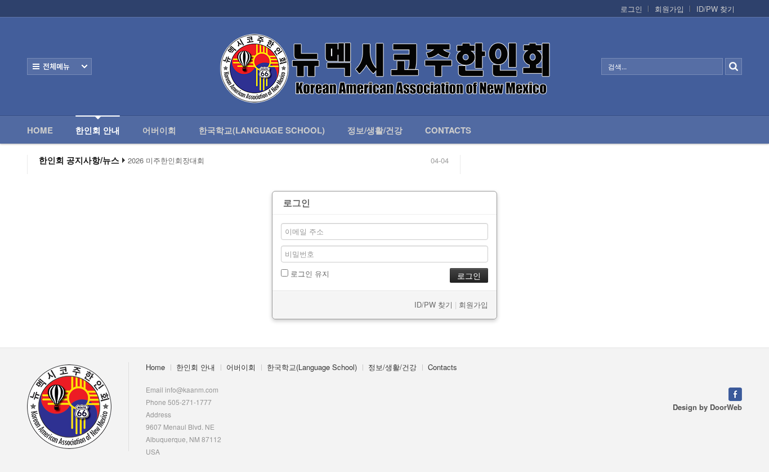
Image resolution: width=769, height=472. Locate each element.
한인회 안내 (97, 130)
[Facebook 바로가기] (735, 393)
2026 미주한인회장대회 (166, 160)
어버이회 (159, 130)
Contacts (448, 130)
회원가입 (669, 9)
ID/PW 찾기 (715, 9)
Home (40, 130)
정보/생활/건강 (375, 130)
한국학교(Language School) (262, 130)
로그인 (631, 9)
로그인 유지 (308, 273)
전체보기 (59, 66)
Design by (707, 407)
